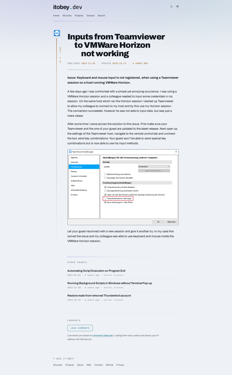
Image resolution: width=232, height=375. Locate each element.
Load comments (80, 328)
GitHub (109, 365)
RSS (89, 365)
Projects (79, 15)
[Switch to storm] (174, 6)
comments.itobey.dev (102, 335)
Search (101, 15)
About (80, 365)
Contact (90, 15)
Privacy (120, 365)
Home (56, 15)
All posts (67, 15)
